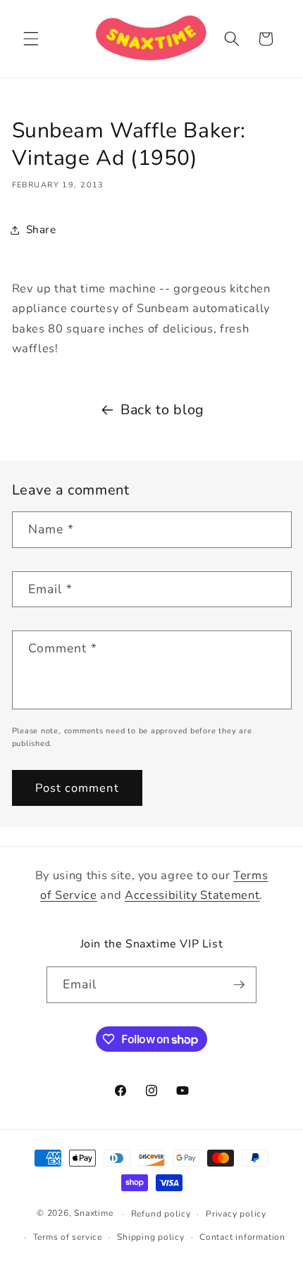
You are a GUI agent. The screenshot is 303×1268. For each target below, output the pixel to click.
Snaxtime (93, 1213)
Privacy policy (236, 1213)
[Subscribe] (239, 984)
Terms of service (67, 1237)
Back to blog (162, 409)
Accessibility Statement (192, 895)
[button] (31, 39)
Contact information (242, 1237)
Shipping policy (151, 1237)
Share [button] (41, 229)
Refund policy (161, 1213)
